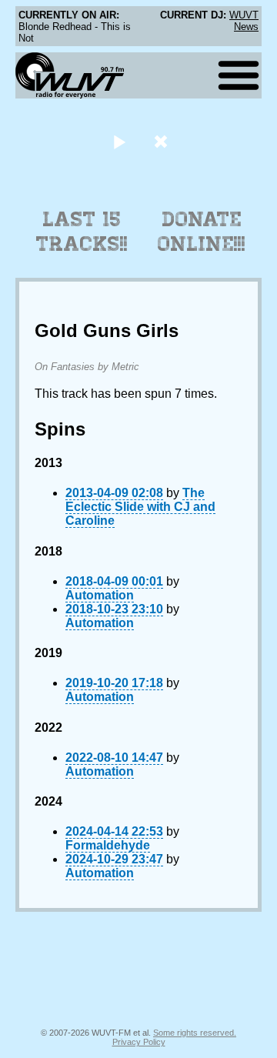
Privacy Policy (138, 1041)
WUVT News (244, 20)
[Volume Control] (162, 141)
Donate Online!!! (201, 231)
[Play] (119, 141)
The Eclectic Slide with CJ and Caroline (140, 506)
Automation (99, 595)
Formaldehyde (107, 845)
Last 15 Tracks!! (82, 231)
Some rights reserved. (194, 1032)
